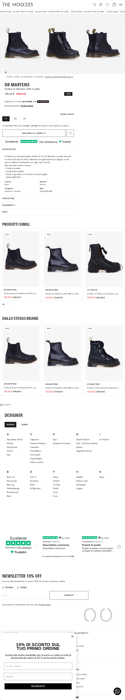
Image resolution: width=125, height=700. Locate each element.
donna (9, 77)
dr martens (26, 77)
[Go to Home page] (17, 4)
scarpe (17, 77)
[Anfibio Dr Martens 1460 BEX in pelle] (62, 259)
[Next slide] (121, 267)
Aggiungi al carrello (34, 133)
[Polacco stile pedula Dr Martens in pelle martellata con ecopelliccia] (104, 353)
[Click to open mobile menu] (120, 4)
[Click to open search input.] (95, 5)
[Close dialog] (72, 636)
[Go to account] (101, 4)
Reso (4, 212)
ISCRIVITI (38, 686)
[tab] (5, 72)
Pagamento (8, 205)
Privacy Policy (45, 605)
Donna (10, 424)
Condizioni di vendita (77, 674)
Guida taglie (67, 114)
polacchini (38, 77)
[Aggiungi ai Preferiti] (70, 133)
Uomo (24, 424)
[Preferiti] (107, 4)
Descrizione (9, 149)
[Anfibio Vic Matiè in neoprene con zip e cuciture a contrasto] (104, 259)
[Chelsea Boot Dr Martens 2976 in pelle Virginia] (20, 259)
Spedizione (8, 198)
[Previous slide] (3, 267)
